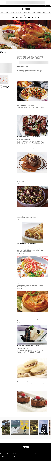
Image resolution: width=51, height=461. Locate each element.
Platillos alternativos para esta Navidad (25, 17)
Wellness (28, 454)
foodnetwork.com (20, 183)
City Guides (39, 12)
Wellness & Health (27, 12)
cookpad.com (19, 288)
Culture (12, 12)
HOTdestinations (2, 452)
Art (13, 452)
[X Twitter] (47, 5)
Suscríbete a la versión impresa (9, 5)
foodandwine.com (20, 112)
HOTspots (8, 452)
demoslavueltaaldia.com (21, 355)
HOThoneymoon (2, 456)
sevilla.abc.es (19, 150)
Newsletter (1, 5)
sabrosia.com (19, 389)
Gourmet (7, 12)
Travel (2, 12)
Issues (44, 12)
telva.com (18, 219)
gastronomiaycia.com (20, 253)
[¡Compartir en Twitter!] (1, 55)
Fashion (21, 454)
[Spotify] (50, 5)
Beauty (21, 453)
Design (34, 12)
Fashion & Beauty (19, 12)
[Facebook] (44, 5)
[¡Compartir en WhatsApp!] (3, 55)
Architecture (14, 453)
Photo (14, 459)
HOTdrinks (8, 453)
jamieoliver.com (19, 78)
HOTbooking (1, 453)
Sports (27, 453)
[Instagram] (45, 5)
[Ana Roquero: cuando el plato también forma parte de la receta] (4, 79)
